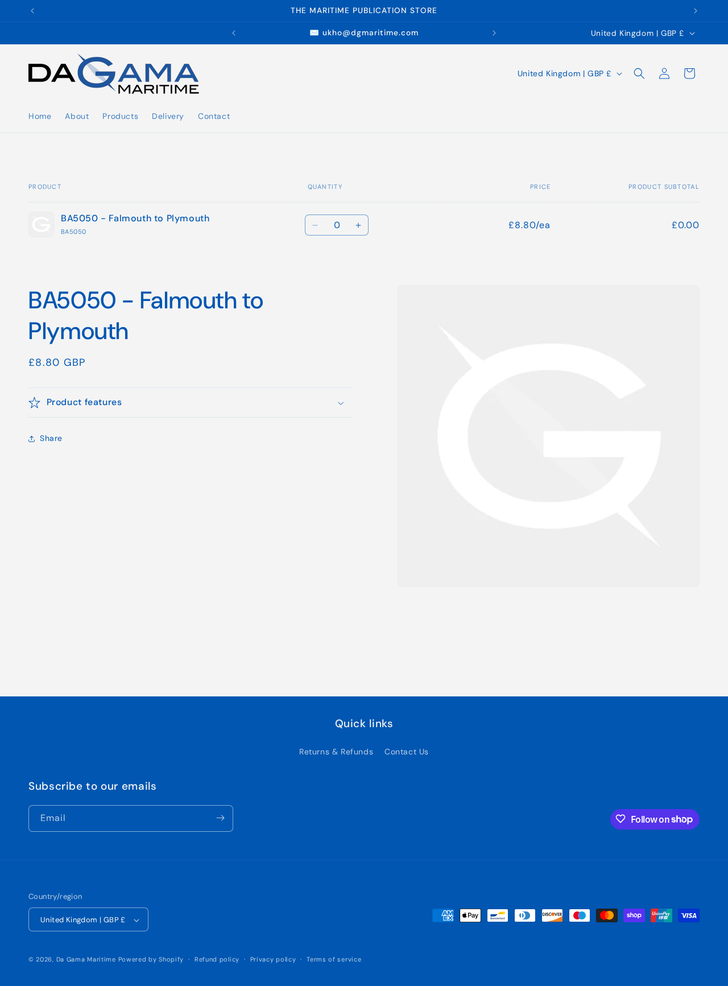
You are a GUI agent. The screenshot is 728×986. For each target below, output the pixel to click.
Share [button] (51, 439)
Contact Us (406, 752)
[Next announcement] (695, 11)
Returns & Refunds (336, 752)
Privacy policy (273, 959)
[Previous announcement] (32, 11)
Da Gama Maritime (86, 960)
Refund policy (217, 959)
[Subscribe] (220, 818)
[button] (639, 73)
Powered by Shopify (151, 960)
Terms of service (334, 959)
